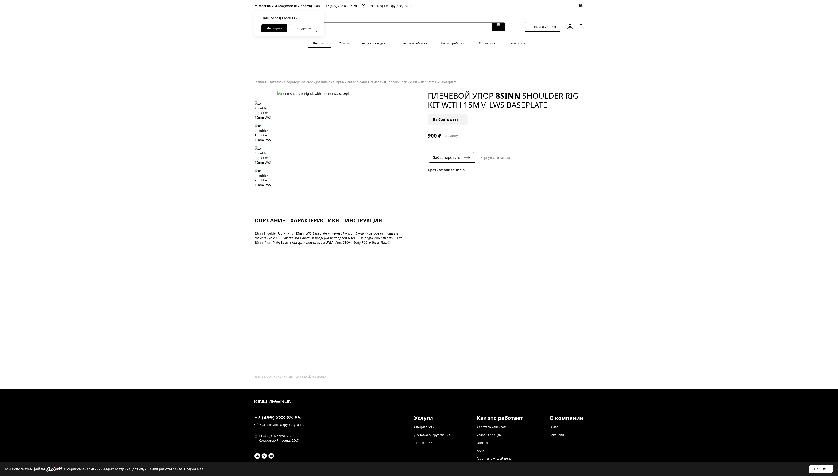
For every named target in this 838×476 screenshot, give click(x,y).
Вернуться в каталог (496, 157)
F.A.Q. (480, 450)
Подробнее (193, 469)
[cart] (581, 26)
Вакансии (557, 435)
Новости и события (412, 43)
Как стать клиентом (491, 427)
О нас (554, 427)
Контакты (517, 43)
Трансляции (423, 443)
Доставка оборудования (432, 435)
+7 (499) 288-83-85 (339, 6)
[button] (446, 169)
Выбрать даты (446, 119)
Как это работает (453, 43)
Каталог (319, 43)
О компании (488, 43)
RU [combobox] (581, 6)
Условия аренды (489, 435)
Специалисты (424, 427)
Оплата (482, 443)
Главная (260, 82)
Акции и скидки (373, 43)
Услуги (344, 43)
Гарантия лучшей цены (494, 458)
